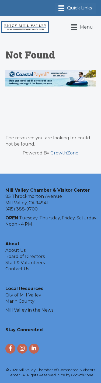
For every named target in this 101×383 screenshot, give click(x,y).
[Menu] (75, 8)
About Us (15, 250)
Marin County (19, 301)
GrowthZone (64, 153)
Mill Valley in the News (29, 310)
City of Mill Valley (23, 295)
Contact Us (17, 268)
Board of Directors (25, 256)
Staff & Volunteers (25, 262)
